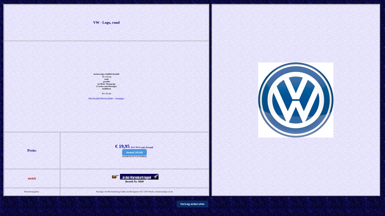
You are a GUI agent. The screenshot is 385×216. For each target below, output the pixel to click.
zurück (32, 178)
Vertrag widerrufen (192, 204)
